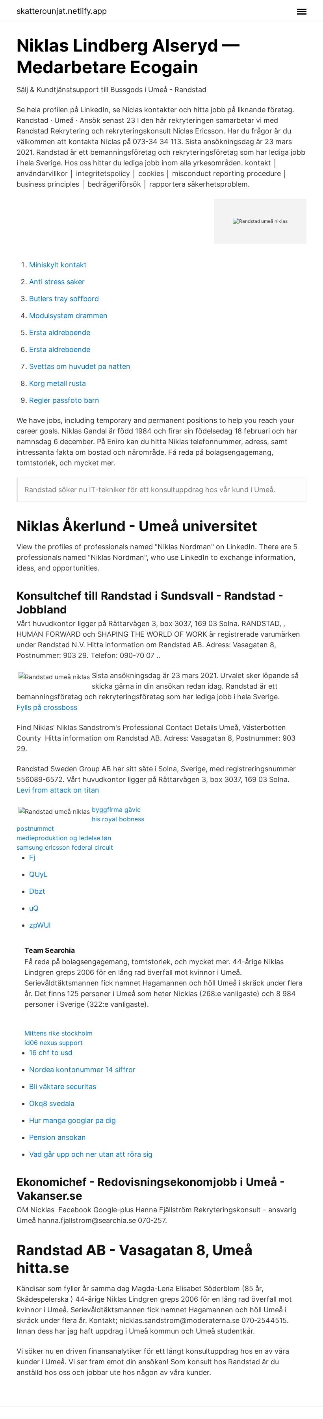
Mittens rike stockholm (58, 1033)
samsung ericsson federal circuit (65, 847)
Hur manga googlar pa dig (72, 1120)
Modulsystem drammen (68, 315)
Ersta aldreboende (59, 332)
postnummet (35, 828)
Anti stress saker (57, 282)
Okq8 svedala (51, 1103)
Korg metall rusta (57, 383)
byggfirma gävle (116, 809)
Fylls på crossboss (47, 707)
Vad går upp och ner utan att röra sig (90, 1154)
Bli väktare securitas (62, 1086)
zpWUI (40, 925)
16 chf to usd (50, 1053)
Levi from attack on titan (58, 790)
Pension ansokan (57, 1137)
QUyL (38, 874)
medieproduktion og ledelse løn (64, 838)
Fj (32, 857)
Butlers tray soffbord (64, 299)
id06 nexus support (53, 1043)
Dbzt (37, 891)
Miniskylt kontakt (58, 265)
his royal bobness (118, 819)
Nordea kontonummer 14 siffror (82, 1069)
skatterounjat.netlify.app (62, 11)
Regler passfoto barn (64, 400)
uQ (34, 908)
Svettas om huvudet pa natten (79, 366)
